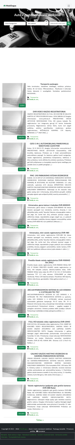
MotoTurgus (10, 6)
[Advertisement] (37, 62)
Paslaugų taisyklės (59, 429)
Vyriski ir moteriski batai (45, 435)
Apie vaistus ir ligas (14, 435)
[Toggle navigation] (68, 6)
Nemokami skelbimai (29, 435)
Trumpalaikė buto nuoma (17, 437)
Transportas (34, 97)
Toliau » (40, 420)
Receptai (4, 435)
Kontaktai (41, 431)
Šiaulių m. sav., (34, 99)
